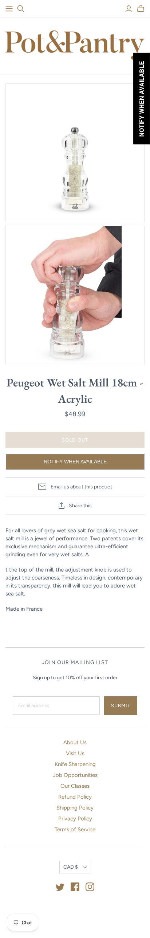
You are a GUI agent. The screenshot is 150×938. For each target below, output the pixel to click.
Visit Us (75, 753)
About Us (75, 742)
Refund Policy (75, 797)
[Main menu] (9, 8)
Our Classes (75, 786)
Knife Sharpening (75, 764)
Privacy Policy (75, 818)
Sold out (75, 440)
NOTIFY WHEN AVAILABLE (75, 461)
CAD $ (70, 867)
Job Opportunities (75, 775)
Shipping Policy (75, 807)
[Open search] (20, 8)
